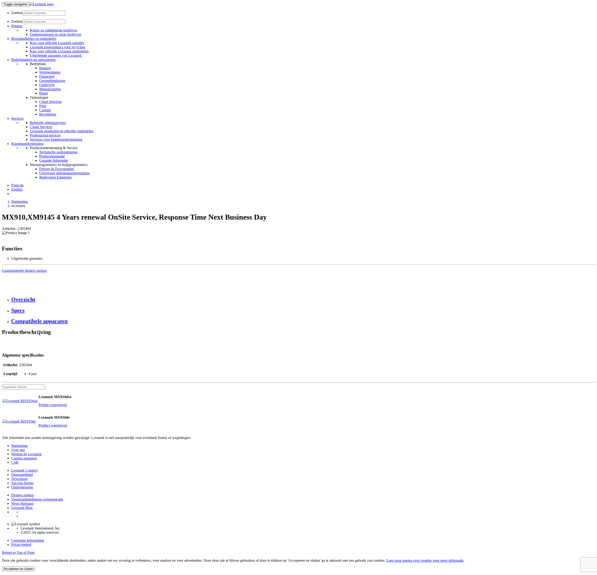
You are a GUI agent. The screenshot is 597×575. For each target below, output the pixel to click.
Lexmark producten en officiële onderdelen (61, 131)
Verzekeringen (49, 72)
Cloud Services (50, 102)
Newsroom (19, 479)
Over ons (18, 450)
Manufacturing (50, 89)
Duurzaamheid (22, 475)
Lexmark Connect (24, 470)
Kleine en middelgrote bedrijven (53, 30)
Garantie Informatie (53, 160)
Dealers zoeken (22, 495)
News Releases (22, 503)
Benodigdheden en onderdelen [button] (33, 39)
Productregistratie (52, 156)
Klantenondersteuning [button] (27, 144)
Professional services (45, 135)
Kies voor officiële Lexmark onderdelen (59, 51)
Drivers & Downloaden (56, 169)
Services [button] (17, 118)
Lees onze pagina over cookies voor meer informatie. (425, 560)
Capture (45, 110)
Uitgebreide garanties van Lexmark (56, 55)
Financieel (46, 76)
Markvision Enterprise (55, 177)
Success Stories (22, 483)
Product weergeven (52, 405)
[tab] (303, 299)
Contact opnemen (24, 458)
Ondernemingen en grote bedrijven (55, 34)
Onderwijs (47, 85)
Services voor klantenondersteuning (56, 139)
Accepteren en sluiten (18, 569)
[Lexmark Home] (41, 4)
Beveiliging (47, 114)
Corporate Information (27, 540)
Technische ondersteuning (58, 152)
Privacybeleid (21, 545)
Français (17, 185)
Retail (43, 93)
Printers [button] (16, 26)
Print (42, 106)
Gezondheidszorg (52, 81)
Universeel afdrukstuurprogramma (64, 173)
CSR (14, 462)
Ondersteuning (22, 487)
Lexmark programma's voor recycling (57, 47)
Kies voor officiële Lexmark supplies (57, 43)
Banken (45, 68)
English (16, 189)
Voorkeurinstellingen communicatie (37, 499)
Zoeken (16, 13)
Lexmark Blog (22, 508)
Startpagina (19, 201)
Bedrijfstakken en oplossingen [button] (33, 60)
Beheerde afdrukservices (48, 123)
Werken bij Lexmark (26, 454)
